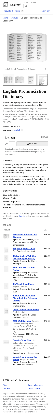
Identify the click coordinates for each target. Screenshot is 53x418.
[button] (18, 130)
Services (16, 11)
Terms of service (35, 385)
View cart (46, 11)
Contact (6, 388)
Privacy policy (34, 388)
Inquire (22, 216)
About (5, 385)
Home (5, 18)
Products (7, 11)
